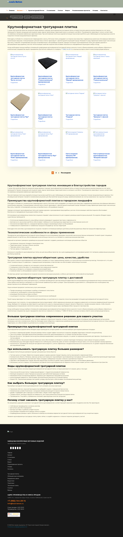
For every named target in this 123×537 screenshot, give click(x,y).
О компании (51, 10)
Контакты (103, 10)
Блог (10, 18)
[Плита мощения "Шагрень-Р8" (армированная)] (75, 140)
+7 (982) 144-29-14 (66, 49)
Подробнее (14, 82)
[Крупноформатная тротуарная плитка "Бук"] (20, 102)
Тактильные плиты (13, 485)
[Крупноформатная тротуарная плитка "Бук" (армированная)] (47, 140)
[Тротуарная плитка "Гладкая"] (75, 102)
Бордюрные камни (13, 478)
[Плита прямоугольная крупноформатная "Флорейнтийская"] (102, 140)
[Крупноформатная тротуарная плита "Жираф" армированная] (75, 63)
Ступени (10, 488)
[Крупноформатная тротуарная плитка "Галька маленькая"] (102, 63)
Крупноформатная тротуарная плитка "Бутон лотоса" (18, 78)
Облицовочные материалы (16, 476)
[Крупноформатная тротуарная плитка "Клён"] (47, 102)
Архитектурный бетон (36, 10)
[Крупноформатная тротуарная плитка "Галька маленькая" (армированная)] (47, 63)
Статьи (60, 10)
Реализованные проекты (81, 10)
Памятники (11, 483)
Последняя (66, 173)
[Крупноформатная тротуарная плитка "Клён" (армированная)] (20, 140)
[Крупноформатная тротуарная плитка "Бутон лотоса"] (20, 63)
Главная (11, 10)
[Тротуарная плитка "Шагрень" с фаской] (102, 102)
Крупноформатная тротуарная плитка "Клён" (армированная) (19, 155)
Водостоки (11, 481)
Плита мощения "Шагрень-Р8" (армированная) (71, 155)
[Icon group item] (11, 448)
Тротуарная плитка (13, 474)
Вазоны (10, 490)
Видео (67, 10)
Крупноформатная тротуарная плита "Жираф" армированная (74, 78)
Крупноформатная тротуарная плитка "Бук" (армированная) (47, 155)
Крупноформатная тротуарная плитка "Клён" (45, 117)
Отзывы (95, 10)
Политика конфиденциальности (17, 527)
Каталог (20, 10)
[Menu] (114, 14)
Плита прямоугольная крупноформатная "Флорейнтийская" (101, 155)
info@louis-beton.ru (16, 504)
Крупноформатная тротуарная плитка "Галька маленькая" (100, 78)
